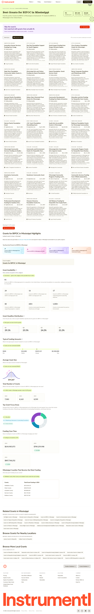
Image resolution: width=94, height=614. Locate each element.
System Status (39, 610)
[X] (82, 610)
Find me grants (86, 27)
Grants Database (47, 2)
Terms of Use (31, 610)
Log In (79, 2)
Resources (58, 2)
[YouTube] (85, 610)
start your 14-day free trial (24, 239)
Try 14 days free (87, 2)
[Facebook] (78, 610)
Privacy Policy (24, 610)
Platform (31, 2)
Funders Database (69, 566)
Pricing (39, 2)
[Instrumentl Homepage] (8, 2)
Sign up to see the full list (9, 228)
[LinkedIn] (89, 610)
